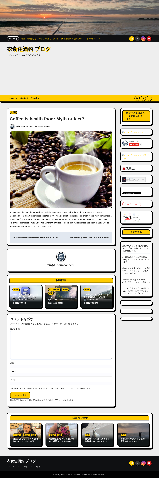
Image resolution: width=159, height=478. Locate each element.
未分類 (13, 112)
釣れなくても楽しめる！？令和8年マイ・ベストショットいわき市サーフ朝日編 (136, 271)
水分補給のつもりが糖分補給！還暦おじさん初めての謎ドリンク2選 (135, 259)
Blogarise (86, 474)
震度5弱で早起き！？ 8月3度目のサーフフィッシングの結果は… (133, 441)
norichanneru (27, 126)
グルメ (26, 435)
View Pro (35, 98)
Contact (24, 98)
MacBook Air (54, 289)
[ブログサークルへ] (134, 179)
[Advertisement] (79, 77)
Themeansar (98, 474)
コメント (15, 329)
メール (13, 371)
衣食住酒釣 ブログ (29, 49)
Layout (12, 98)
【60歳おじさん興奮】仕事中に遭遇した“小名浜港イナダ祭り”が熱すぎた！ (96, 297)
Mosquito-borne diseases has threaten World (36, 237)
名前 (12, 363)
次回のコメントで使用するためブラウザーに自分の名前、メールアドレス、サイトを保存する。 (52, 388)
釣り (87, 435)
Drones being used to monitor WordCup (88, 237)
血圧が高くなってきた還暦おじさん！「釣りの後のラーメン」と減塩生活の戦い (135, 248)
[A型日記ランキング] (128, 168)
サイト (13, 380)
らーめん (17, 435)
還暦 (50, 293)
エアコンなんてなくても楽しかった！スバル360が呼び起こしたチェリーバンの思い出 (135, 290)
